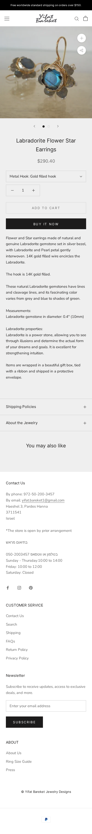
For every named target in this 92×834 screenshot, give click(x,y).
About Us (13, 753)
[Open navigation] (6, 18)
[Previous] (34, 126)
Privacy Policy (17, 658)
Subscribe (24, 722)
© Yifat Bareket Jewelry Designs (46, 792)
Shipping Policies (21, 406)
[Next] (58, 126)
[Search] (77, 18)
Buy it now (46, 224)
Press (10, 769)
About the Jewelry (22, 422)
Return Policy (17, 649)
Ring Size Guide (19, 761)
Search (11, 624)
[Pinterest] (31, 587)
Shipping (13, 632)
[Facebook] (8, 587)
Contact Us (15, 615)
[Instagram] (19, 587)
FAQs (10, 641)
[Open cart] (85, 18)
